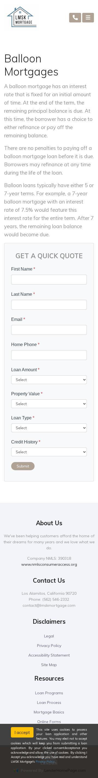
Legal (49, 636)
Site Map (49, 664)
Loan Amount (25, 369)
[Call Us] (75, 17)
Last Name (23, 294)
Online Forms (49, 721)
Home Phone (25, 344)
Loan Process (49, 702)
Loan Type (22, 418)
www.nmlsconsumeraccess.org (49, 564)
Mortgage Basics (49, 712)
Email (18, 319)
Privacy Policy (49, 645)
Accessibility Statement (49, 655)
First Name (23, 269)
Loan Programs (49, 692)
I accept (22, 732)
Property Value (26, 393)
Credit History (25, 442)
